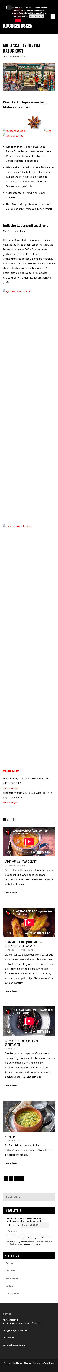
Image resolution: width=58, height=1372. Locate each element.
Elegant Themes (23, 1363)
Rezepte (21, 865)
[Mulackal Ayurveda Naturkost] (29, 77)
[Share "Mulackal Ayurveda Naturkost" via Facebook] (5, 1179)
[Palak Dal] (29, 1116)
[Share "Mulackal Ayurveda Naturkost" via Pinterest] (16, 1179)
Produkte (28, 950)
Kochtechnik (12, 1278)
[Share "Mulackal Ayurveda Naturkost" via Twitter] (10, 1179)
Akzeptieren (36, 16)
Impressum (8, 1337)
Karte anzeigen (10, 788)
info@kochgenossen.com (15, 1330)
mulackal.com (11, 770)
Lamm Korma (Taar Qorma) (20, 861)
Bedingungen (16, 1244)
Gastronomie (12, 1293)
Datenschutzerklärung (14, 1345)
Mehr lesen (11, 892)
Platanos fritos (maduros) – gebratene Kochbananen (23, 944)
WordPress (49, 1363)
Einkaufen (20, 56)
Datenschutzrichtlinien (40, 1241)
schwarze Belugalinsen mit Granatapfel (22, 1042)
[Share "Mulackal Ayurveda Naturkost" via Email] (21, 1179)
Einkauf (10, 1286)
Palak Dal (10, 1136)
